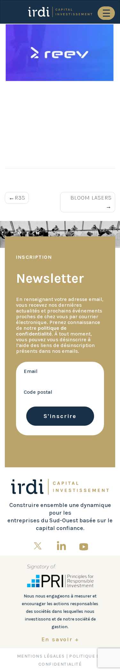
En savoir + (60, 639)
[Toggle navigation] (106, 13)
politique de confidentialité (41, 331)
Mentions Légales (41, 656)
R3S (20, 197)
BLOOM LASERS (91, 197)
